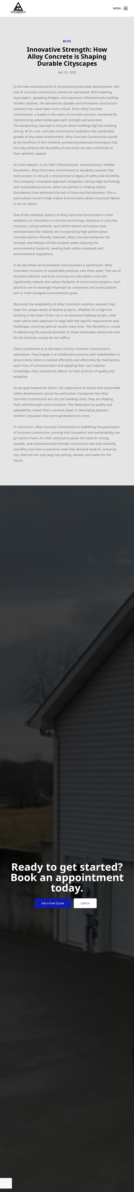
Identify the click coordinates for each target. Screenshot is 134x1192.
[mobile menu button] (125, 8)
